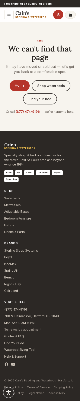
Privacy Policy (13, 387)
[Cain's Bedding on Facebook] (6, 364)
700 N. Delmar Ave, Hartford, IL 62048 (31, 316)
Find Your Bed (14, 343)
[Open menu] (9, 14)
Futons (9, 225)
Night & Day (12, 284)
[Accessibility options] (8, 392)
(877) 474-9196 (28, 111)
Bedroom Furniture (17, 218)
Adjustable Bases (16, 211)
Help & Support (15, 356)
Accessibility (56, 393)
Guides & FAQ (14, 336)
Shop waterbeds (51, 86)
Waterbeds (12, 198)
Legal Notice (36, 393)
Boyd (8, 257)
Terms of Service (38, 387)
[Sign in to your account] (58, 14)
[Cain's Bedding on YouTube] (13, 364)
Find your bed (40, 99)
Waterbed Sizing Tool (19, 349)
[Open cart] (70, 15)
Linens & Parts (14, 232)
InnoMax (10, 264)
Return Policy (15, 393)
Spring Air (11, 270)
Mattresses (12, 205)
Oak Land (11, 291)
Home (20, 85)
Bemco (9, 277)
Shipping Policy (64, 387)
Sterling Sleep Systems (21, 250)
